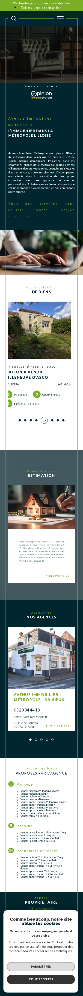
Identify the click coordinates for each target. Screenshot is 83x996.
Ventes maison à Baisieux (35, 809)
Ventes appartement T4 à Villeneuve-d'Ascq (42, 877)
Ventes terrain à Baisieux (35, 826)
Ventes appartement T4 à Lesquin (40, 881)
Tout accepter (41, 979)
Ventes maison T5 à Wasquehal (38, 870)
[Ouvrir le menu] (60, 18)
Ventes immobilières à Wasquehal (40, 848)
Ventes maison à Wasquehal (36, 806)
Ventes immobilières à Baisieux (38, 851)
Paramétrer (41, 966)
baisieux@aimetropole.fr (30, 727)
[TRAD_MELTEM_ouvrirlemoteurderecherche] (14, 18)
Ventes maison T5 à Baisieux (36, 873)
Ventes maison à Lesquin (34, 804)
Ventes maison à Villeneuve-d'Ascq (40, 801)
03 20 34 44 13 (27, 720)
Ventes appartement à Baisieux (38, 820)
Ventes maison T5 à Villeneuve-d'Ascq (42, 867)
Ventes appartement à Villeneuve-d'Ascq (43, 812)
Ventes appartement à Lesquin (38, 815)
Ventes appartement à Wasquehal (40, 818)
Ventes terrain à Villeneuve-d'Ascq (40, 823)
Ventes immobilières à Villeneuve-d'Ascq (43, 843)
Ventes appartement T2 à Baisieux (40, 887)
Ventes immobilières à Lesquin (38, 845)
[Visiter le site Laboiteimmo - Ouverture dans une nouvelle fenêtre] (41, 993)
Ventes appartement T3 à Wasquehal (42, 884)
